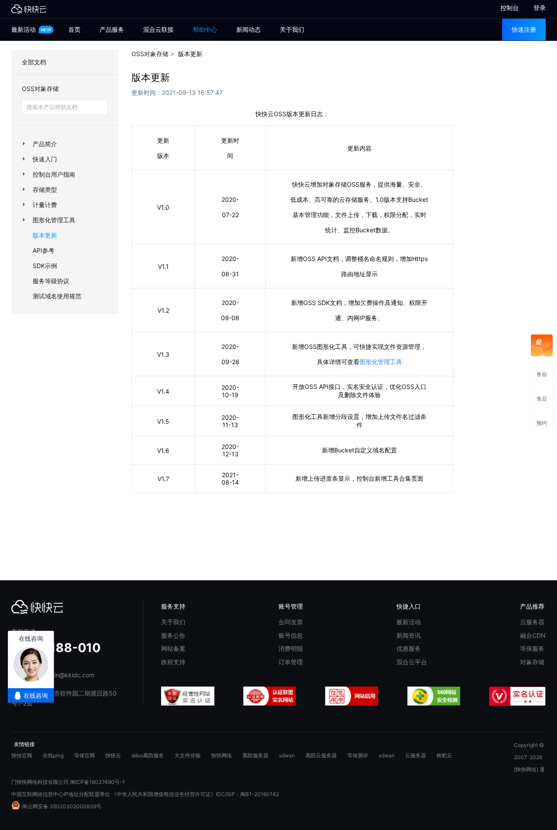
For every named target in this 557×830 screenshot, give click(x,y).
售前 (542, 369)
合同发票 (290, 622)
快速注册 (524, 29)
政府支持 (173, 662)
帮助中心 (205, 29)
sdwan (287, 755)
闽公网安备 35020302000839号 (61, 806)
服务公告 (173, 635)
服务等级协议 (51, 280)
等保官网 (84, 755)
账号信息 (290, 635)
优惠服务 (408, 648)
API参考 (43, 250)
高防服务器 (255, 755)
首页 (74, 29)
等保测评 (357, 755)
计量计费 (45, 204)
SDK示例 (45, 265)
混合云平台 (411, 662)
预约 (542, 418)
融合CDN (533, 635)
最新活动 (24, 29)
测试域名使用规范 (57, 296)
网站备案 (173, 648)
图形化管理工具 (54, 220)
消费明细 (290, 648)
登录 (540, 7)
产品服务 (112, 29)
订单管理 (290, 662)
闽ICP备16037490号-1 (97, 782)
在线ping (53, 755)
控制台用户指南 (54, 174)
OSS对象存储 (40, 88)
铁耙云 (444, 755)
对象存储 (532, 662)
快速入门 (45, 159)
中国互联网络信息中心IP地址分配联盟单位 (60, 794)
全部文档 (34, 62)
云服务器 (532, 622)
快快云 (113, 755)
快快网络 (221, 755)
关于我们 (292, 29)
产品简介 (45, 143)
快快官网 (21, 755)
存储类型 (45, 189)
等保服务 (532, 648)
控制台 (506, 7)
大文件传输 (187, 755)
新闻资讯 (408, 635)
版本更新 (45, 235)
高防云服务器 (321, 755)
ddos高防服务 (147, 755)
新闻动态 (248, 29)
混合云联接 (158, 29)
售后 (542, 394)
